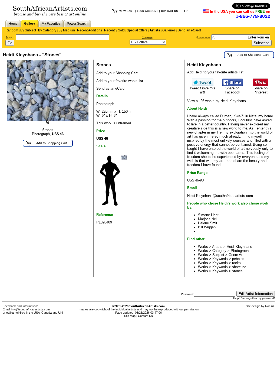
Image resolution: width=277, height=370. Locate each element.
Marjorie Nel (207, 219)
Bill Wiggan (207, 227)
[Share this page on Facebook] (232, 85)
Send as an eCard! (111, 88)
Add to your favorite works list (119, 81)
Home (13, 23)
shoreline (239, 267)
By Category (47, 30)
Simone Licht (208, 215)
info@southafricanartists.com (30, 309)
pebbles (238, 259)
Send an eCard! (189, 30)
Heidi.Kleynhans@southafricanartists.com (220, 196)
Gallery (29, 23)
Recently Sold (114, 30)
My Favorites (51, 23)
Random (11, 30)
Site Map (130, 315)
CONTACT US (169, 11)
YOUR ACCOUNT (147, 11)
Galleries (169, 30)
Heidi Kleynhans (239, 247)
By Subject (28, 30)
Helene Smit (207, 223)
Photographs (240, 251)
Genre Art (236, 255)
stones (237, 271)
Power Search (77, 23)
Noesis (269, 306)
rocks (236, 263)
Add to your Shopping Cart (117, 73)
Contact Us (145, 315)
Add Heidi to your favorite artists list (215, 72)
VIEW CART (126, 11)
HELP (184, 11)
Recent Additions (89, 30)
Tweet (202, 90)
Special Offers (137, 30)
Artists (155, 30)
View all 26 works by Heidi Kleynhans (216, 101)
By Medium (66, 30)
